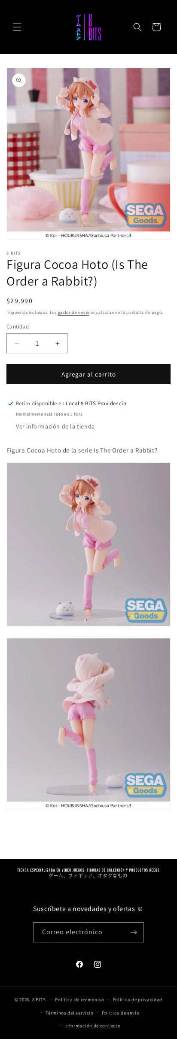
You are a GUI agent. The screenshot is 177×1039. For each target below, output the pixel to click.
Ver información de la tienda (55, 426)
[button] (17, 27)
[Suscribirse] (134, 932)
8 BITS (39, 999)
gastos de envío (74, 312)
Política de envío (121, 1013)
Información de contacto (92, 1026)
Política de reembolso (79, 999)
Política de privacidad (137, 999)
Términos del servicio (70, 1013)
